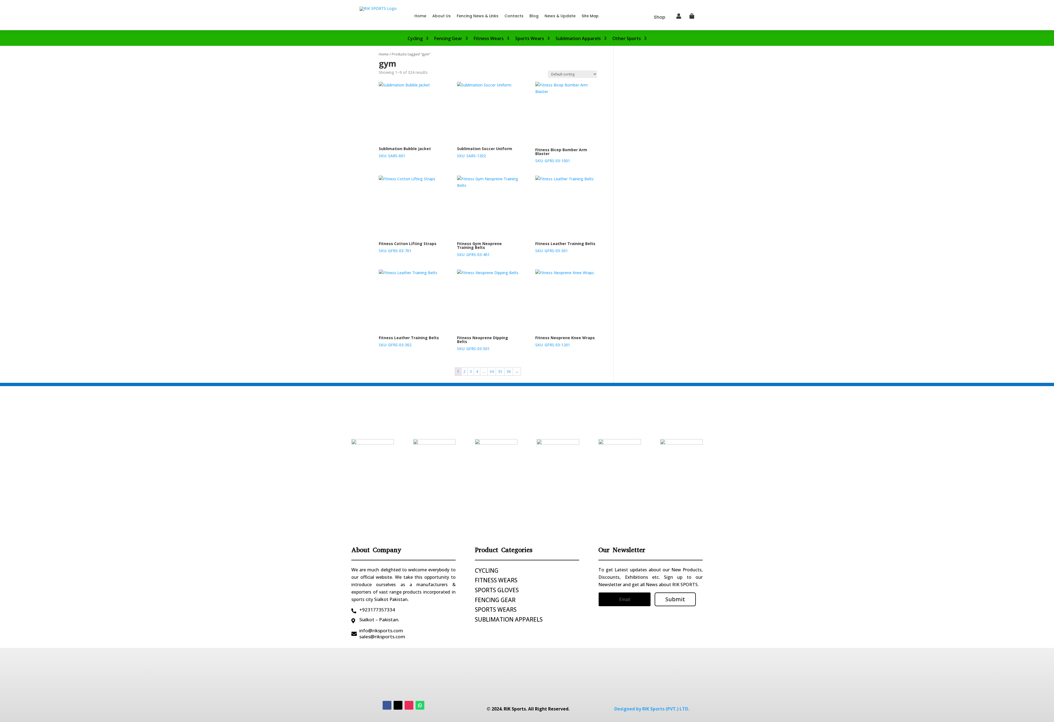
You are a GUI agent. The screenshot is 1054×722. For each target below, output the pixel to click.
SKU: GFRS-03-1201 (565, 341)
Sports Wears (529, 38)
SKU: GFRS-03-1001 (561, 155)
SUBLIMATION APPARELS (509, 619)
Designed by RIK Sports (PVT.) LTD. (651, 709)
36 (508, 371)
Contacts (513, 16)
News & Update (560, 16)
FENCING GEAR (495, 600)
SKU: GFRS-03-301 (565, 247)
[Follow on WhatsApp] (420, 705)
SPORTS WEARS (496, 609)
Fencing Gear (448, 38)
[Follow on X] (398, 705)
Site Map (590, 16)
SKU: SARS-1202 (484, 152)
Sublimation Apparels (578, 38)
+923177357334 (377, 609)
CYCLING (486, 570)
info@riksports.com (381, 630)
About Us (441, 16)
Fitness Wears (489, 38)
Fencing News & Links (477, 16)
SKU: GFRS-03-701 (407, 247)
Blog (534, 16)
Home (420, 16)
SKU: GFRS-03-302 (409, 341)
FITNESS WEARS (496, 580)
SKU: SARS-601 (405, 152)
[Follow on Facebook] (387, 705)
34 (491, 371)
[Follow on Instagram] (409, 705)
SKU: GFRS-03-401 (479, 249)
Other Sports (626, 38)
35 (500, 371)
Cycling (415, 38)
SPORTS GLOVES (497, 590)
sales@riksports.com (382, 636)
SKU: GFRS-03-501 (482, 343)
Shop (659, 17)
